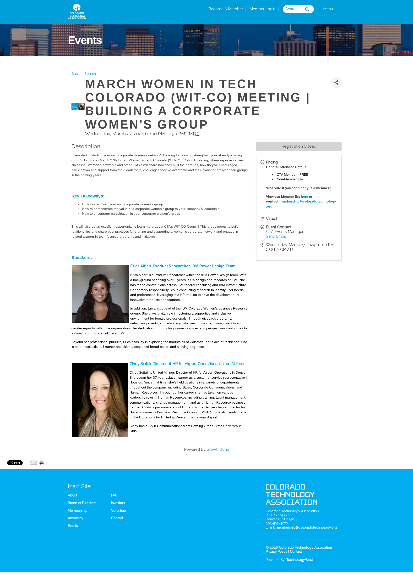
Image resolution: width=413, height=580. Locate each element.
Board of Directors (82, 503)
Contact (117, 518)
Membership (77, 510)
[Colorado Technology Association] (77, 16)
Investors (118, 503)
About (72, 495)
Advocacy (75, 518)
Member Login (262, 9)
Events (73, 526)
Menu (328, 9)
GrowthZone (217, 449)
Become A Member (225, 9)
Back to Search (83, 74)
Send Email (276, 236)
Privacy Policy (276, 551)
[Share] (336, 82)
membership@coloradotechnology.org (306, 527)
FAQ (114, 495)
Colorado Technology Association (305, 547)
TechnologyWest (299, 560)
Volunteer (118, 510)
